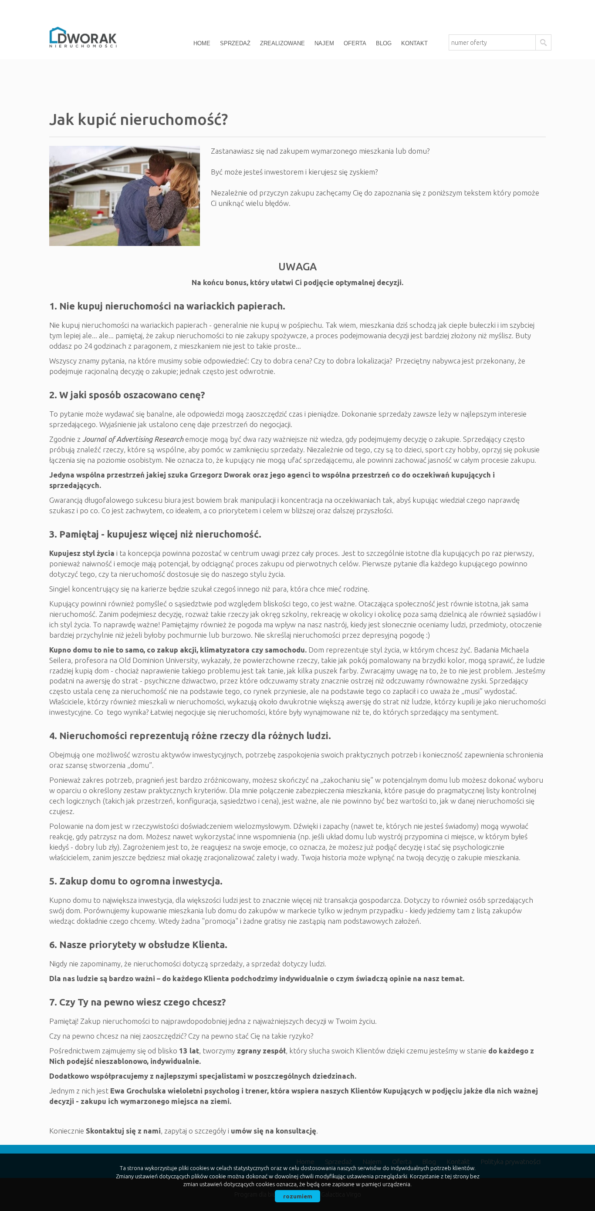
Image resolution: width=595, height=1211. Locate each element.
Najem (324, 43)
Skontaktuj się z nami (123, 1131)
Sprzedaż (235, 43)
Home (201, 43)
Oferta (355, 43)
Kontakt (414, 43)
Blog (384, 43)
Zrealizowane (282, 43)
